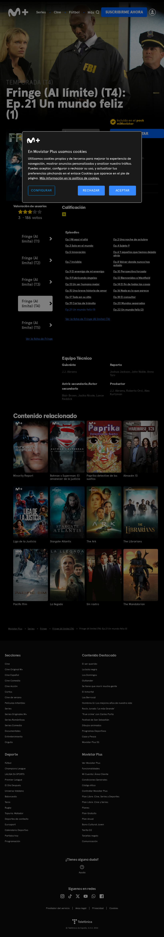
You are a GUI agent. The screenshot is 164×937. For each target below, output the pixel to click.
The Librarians (132, 541)
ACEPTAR (123, 190)
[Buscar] (97, 12)
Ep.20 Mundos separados (129, 303)
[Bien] (35, 212)
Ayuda (82, 872)
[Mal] (25, 212)
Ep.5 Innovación (75, 252)
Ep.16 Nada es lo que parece (131, 290)
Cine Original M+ (14, 669)
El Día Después (13, 785)
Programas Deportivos (94, 731)
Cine (57, 12)
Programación (12, 841)
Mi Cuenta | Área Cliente (95, 774)
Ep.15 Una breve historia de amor (86, 290)
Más (91, 12)
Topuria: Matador (14, 813)
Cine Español (12, 675)
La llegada (56, 604)
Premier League (13, 779)
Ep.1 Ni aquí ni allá (76, 239)
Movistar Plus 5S (90, 742)
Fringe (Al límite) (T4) (31, 303)
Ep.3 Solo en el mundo (79, 245)
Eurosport (10, 824)
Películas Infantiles (15, 703)
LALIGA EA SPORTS (14, 774)
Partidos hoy (11, 835)
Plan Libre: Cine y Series (95, 802)
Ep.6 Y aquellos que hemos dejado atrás (134, 253)
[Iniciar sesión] (152, 12)
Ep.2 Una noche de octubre (130, 239)
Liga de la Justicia (24, 541)
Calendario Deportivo (16, 830)
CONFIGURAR (41, 190)
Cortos (8, 691)
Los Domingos (89, 675)
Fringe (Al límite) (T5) (31, 325)
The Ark (91, 541)
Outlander (87, 680)
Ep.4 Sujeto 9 (121, 245)
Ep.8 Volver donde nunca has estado (131, 263)
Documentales (12, 731)
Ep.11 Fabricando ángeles (81, 277)
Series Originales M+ (16, 714)
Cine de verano (13, 697)
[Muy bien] (39, 212)
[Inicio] (18, 12)
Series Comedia (13, 725)
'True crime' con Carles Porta (98, 714)
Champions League (15, 768)
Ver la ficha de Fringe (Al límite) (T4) (87, 319)
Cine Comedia (12, 680)
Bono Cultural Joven (93, 824)
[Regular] (30, 212)
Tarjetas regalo (90, 835)
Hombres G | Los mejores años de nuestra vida (107, 703)
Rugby (8, 807)
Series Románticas (15, 719)
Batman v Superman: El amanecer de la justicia (65, 477)
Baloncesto (11, 796)
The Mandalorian (134, 604)
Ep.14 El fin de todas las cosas (131, 284)
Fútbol (74, 12)
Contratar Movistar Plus (94, 791)
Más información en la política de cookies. (70, 178)
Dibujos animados (91, 725)
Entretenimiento (14, 736)
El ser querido (89, 663)
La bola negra (89, 669)
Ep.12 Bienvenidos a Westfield (131, 277)
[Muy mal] (20, 212)
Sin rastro (93, 604)
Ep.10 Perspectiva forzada (129, 271)
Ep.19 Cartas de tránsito (80, 303)
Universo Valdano (14, 791)
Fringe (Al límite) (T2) (31, 260)
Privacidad (98, 908)
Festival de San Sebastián (95, 719)
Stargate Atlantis (60, 541)
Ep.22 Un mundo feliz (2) (128, 309)
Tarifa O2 (87, 830)
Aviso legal (80, 908)
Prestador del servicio (58, 908)
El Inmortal (88, 691)
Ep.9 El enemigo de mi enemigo (84, 271)
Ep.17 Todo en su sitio (78, 297)
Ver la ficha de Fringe (39, 338)
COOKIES (113, 908)
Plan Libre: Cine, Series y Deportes (100, 796)
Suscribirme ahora (124, 12)
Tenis (7, 802)
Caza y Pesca (89, 736)
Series (41, 12)
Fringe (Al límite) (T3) (31, 282)
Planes (85, 807)
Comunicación (90, 841)
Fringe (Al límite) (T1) (31, 239)
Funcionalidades (91, 768)
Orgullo (9, 742)
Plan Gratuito (89, 813)
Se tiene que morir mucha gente (99, 686)
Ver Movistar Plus (91, 763)
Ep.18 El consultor (124, 297)
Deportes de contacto (16, 819)
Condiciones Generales (94, 779)
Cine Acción (11, 686)
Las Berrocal (89, 697)
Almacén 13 (130, 475)
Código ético (89, 785)
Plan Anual (88, 819)
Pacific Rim (20, 604)
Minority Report (23, 475)
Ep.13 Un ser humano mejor (82, 284)
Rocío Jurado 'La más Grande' (98, 708)
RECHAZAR (91, 190)
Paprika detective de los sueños (102, 477)
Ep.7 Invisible (73, 261)
